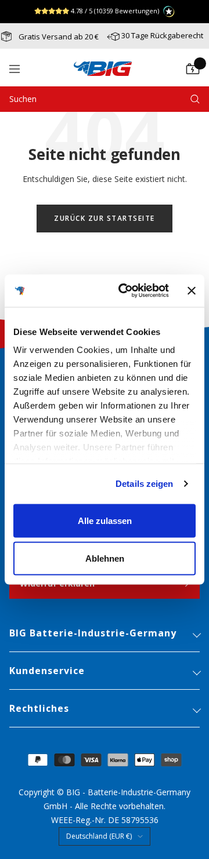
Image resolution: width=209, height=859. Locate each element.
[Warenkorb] (193, 69)
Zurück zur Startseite (104, 218)
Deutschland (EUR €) (99, 836)
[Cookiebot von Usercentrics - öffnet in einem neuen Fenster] (125, 291)
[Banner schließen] (192, 290)
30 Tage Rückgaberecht (162, 35)
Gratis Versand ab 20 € (58, 36)
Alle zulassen (105, 520)
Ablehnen (104, 558)
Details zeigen (144, 484)
